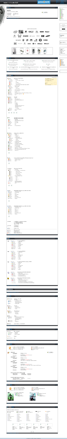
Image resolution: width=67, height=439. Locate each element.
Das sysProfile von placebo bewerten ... (14, 16)
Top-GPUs (62, 15)
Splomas (28, 416)
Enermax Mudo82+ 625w (18, 175)
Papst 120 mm (18, 171)
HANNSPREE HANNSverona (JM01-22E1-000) (22, 190)
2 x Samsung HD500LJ (21, 251)
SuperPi (62, 13)
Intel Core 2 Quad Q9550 (18, 78)
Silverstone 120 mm (19, 172)
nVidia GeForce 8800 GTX (19, 133)
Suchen (62, 10)
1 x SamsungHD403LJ (21, 240)
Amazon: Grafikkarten (37, 438)
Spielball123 (38, 421)
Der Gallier (9, 417)
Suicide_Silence (38, 416)
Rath (61, 36)
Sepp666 (18, 416)
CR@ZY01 (37, 417)
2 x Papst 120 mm (18, 174)
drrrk (18, 415)
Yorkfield (16, 79)
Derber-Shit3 (62, 51)
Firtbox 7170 (16, 228)
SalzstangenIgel (19, 420)
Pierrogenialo (19, 417)
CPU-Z (62, 17)
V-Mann (18, 421)
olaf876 (28, 417)
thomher (9, 415)
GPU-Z (62, 18)
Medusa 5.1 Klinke (17, 159)
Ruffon (28, 415)
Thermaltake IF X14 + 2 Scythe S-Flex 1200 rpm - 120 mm (23, 92)
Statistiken (62, 16)
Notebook (62, 62)
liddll (37, 420)
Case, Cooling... (63, 65)
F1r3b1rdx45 (28, 420)
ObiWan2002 (10, 420)
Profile (61, 11)
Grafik (62, 60)
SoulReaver (47, 420)
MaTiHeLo (37, 415)
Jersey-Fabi (47, 421)
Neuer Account (62, 9)
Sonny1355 (47, 417)
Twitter (62, 12)
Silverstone (16, 169)
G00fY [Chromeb (63, 53)
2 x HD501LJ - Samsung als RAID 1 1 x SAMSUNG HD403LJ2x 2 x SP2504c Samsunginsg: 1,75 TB (20, 222)
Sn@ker (61, 49)
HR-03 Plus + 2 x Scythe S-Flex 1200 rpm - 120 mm (22, 148)
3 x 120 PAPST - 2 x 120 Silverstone (20, 170)
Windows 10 (62, 64)
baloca (61, 52)
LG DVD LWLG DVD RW (16, 226)
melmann (47, 416)
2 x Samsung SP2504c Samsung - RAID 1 (24, 261)
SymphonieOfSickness (11, 416)
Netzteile (62, 63)
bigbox (47, 415)
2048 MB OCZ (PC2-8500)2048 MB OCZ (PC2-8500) (18, 118)
